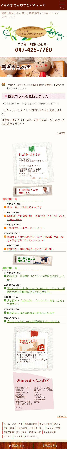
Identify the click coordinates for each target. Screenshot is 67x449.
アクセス (8, 436)
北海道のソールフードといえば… (26, 228)
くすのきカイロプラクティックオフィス (41, 104)
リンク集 (18, 436)
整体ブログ (33, 260)
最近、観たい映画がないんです (24, 207)
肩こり (57, 424)
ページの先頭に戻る (60, 133)
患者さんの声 (35, 432)
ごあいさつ (17, 424)
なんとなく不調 (53, 428)
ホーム (7, 424)
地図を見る (50, 445)
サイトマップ (31, 436)
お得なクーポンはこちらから (32, 345)
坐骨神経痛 (22, 428)
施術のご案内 (31, 424)
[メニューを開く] (62, 4)
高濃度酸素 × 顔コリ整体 (15, 432)
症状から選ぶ (46, 424)
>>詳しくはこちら (39, 178)
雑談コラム (33, 191)
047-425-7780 (33, 49)
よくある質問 (50, 432)
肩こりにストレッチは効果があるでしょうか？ (33, 321)
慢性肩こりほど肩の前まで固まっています (31, 312)
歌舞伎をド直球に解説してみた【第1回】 (30, 249)
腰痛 (6, 428)
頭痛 (12, 428)
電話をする (17, 445)
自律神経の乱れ (36, 428)
